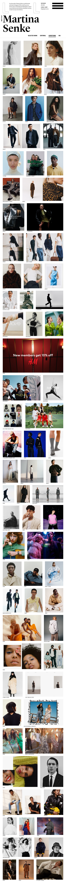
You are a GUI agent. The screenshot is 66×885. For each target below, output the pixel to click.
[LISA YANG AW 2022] (44, 684)
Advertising (52, 36)
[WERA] (10, 826)
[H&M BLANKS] (53, 628)
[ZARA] (26, 869)
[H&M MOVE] (13, 324)
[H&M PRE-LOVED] (55, 108)
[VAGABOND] (26, 826)
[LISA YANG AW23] (11, 517)
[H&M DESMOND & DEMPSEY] (43, 712)
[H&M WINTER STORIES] (11, 189)
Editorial (43, 36)
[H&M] (54, 53)
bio (59, 36)
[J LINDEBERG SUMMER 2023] (12, 444)
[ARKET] (12, 53)
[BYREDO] (53, 802)
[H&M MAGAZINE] (17, 847)
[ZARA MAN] (51, 771)
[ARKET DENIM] (44, 247)
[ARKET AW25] (33, 276)
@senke (43, 5)
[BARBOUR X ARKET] (35, 163)
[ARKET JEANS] (54, 574)
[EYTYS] (13, 108)
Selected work (32, 36)
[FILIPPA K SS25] (10, 300)
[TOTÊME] (13, 163)
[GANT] (14, 545)
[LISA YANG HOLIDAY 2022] (13, 415)
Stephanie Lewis (45, 9)
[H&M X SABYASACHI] (44, 741)
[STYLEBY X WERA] (49, 869)
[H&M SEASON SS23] (12, 600)
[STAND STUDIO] (13, 684)
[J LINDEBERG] (45, 217)
